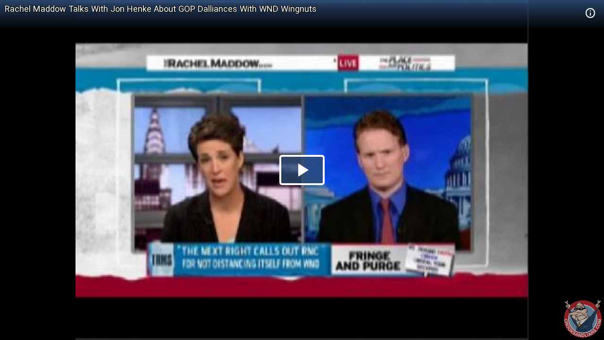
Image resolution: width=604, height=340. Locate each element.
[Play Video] (302, 170)
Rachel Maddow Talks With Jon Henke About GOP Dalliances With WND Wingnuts (161, 9)
